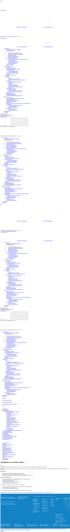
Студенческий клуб (10, 70)
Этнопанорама (9, 428)
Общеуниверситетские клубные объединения (13, 430)
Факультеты (44, 499)
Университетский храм (7, 437)
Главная (4, 398)
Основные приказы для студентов (15, 91)
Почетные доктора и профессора (15, 81)
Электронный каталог (13, 106)
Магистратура (45, 503)
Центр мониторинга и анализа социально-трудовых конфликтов (18, 103)
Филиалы (10, 87)
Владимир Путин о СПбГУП (14, 78)
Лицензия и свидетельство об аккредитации (17, 79)
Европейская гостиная (11, 418)
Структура (8, 80)
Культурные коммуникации (12, 426)
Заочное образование (10, 64)
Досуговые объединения (11, 161)
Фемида (8, 425)
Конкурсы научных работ (11, 101)
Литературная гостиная (11, 421)
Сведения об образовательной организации (14, 95)
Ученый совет (11, 82)
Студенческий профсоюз (11, 68)
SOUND (8, 413)
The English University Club (12, 414)
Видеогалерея (5, 409)
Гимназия (6, 112)
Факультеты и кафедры (13, 84)
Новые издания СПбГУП (13, 110)
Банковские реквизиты (10, 93)
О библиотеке (9, 104)
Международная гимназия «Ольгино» (16, 86)
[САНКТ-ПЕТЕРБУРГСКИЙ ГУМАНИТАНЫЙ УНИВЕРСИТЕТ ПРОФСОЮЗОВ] (16, 497)
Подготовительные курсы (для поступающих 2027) (18, 59)
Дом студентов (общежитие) (13, 56)
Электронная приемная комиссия (36, 500)
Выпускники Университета (8, 438)
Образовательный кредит (13, 57)
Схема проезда (52, 500)
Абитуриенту (6, 48)
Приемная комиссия (10, 50)
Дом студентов (5, 433)
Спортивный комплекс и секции (11, 162)
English (5, 38)
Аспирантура (8, 102)
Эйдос (8, 427)
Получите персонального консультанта (9, 231)
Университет (6, 75)
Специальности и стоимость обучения (13, 49)
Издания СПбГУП (12, 109)
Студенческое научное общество (12, 100)
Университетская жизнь (7, 400)
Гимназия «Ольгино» (13, 63)
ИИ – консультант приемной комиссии (7, 126)
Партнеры (8, 92)
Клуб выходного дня (11, 419)
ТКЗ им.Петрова (6, 439)
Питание (6, 163)
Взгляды (8, 416)
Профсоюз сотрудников (9, 164)
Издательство (8, 108)
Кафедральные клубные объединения (10, 404)
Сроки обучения (36, 506)
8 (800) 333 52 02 (3, 308)
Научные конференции (10, 99)
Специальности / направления (36, 504)
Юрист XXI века (10, 429)
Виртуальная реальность (11, 417)
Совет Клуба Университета (14, 71)
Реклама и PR (9, 423)
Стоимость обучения (35, 508)
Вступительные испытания (36, 511)
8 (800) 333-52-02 (11, 36)
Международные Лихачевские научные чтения (15, 98)
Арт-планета (9, 415)
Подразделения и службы (13, 85)
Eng (1, 0)
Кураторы (8, 67)
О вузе (7, 76)
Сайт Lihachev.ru (9, 97)
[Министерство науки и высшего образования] (38, 525)
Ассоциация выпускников (7, 432)
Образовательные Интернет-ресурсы (15, 105)
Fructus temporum (10, 412)
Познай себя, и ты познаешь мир (13, 422)
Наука (5, 96)
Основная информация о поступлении (15, 53)
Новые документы (12, 89)
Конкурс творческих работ (14, 62)
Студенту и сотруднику (8, 66)
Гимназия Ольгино (53, 505)
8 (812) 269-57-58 (3, 116)
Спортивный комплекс (7, 431)
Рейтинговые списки (12, 55)
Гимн (10, 77)
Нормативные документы (11, 88)
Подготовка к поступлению (11, 58)
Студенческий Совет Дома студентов (13, 69)
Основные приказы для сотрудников (15, 90)
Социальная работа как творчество (13, 424)
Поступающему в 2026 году (11, 51)
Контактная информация (11, 94)
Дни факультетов (12, 60)
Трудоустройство (6, 434)
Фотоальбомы (5, 408)
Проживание (6, 111)
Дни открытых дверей (13, 61)
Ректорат (10, 83)
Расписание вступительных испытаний (15, 54)
